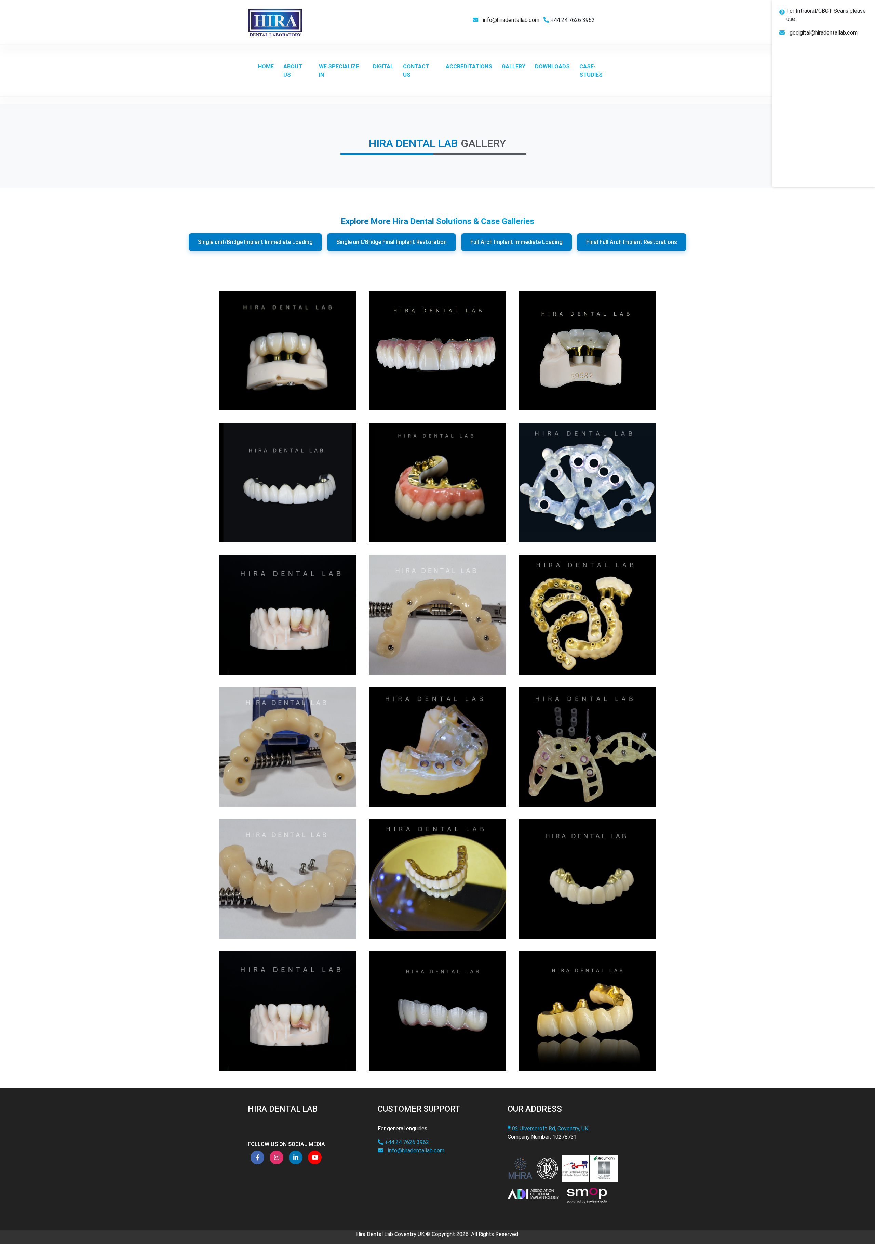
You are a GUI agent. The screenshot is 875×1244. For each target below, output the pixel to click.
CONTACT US (416, 70)
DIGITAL (383, 66)
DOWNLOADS (552, 66)
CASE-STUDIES (591, 70)
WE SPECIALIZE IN (339, 70)
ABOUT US (292, 70)
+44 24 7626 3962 (406, 1142)
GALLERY (513, 66)
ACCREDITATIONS (469, 66)
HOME (266, 66)
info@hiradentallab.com (511, 20)
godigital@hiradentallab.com (824, 32)
